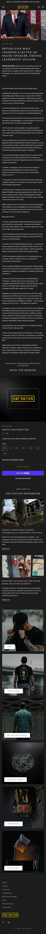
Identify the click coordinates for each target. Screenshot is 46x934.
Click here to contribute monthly (13, 460)
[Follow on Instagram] (9, 922)
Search (4, 882)
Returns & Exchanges (9, 897)
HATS (9, 647)
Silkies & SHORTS (15, 779)
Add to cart (23, 466)
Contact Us (6, 889)
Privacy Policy (6, 907)
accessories (13, 824)
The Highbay (13, 868)
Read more (6, 549)
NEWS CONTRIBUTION (15, 429)
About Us (5, 886)
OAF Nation (7, 426)
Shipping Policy (7, 893)
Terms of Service (8, 904)
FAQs (4, 900)
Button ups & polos (17, 735)
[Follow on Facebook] (3, 922)
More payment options (23, 478)
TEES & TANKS (13, 691)
